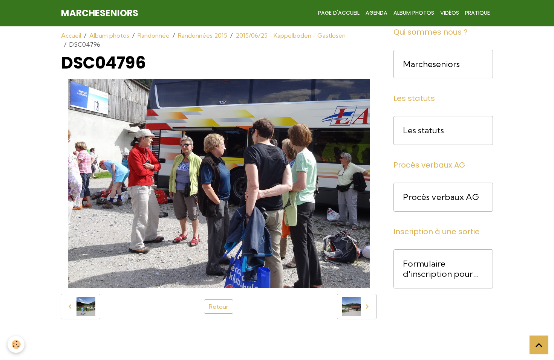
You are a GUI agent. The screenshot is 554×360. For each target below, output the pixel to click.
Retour (218, 306)
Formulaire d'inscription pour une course (438, 269)
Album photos (413, 13)
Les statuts (423, 130)
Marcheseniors (431, 64)
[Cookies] (16, 344)
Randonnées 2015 (202, 35)
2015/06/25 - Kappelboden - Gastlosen (291, 35)
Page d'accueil (339, 13)
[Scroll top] (539, 345)
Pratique (477, 13)
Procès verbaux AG (441, 197)
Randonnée (154, 35)
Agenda (376, 13)
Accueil (71, 35)
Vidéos (449, 13)
